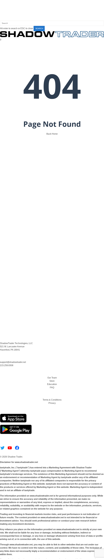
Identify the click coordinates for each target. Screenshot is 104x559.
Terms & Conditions (52, 400)
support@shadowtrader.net (13, 362)
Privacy (52, 403)
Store (52, 381)
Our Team (52, 378)
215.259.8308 (6, 365)
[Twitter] (2, 447)
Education (52, 384)
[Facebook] (17, 447)
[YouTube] (9, 447)
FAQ (52, 387)
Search (39, 28)
